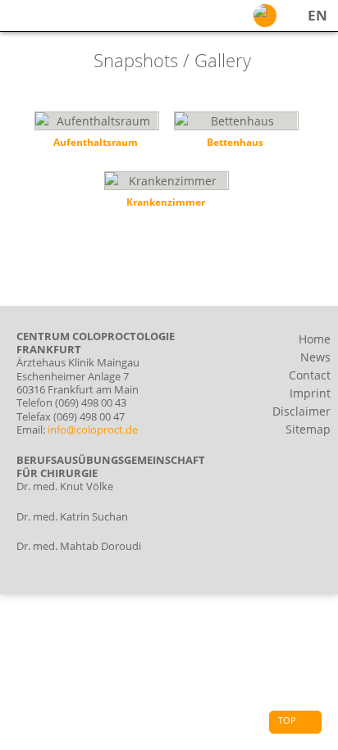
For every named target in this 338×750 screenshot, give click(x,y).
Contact (310, 375)
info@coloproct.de (93, 430)
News (315, 357)
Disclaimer (301, 411)
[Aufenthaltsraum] (96, 133)
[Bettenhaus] (235, 133)
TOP (287, 720)
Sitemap (308, 429)
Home (315, 339)
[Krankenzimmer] (165, 193)
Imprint (310, 393)
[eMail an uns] (265, 15)
